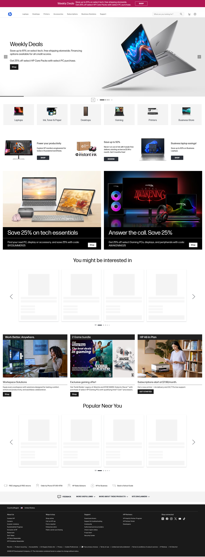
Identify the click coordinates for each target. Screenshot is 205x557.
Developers (127, 524)
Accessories (58, 14)
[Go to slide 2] (105, 99)
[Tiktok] (184, 519)
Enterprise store (51, 527)
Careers (10, 521)
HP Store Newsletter (14, 538)
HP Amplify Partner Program (132, 518)
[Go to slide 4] (108, 99)
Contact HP (11, 518)
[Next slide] (199, 57)
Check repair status (91, 530)
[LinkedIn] (163, 519)
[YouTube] (180, 519)
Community (88, 524)
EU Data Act (173, 547)
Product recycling (21, 547)
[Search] (181, 14)
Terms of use (104, 547)
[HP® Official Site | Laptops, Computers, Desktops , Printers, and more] (10, 14)
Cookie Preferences (71, 547)
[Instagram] (171, 519)
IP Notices (163, 547)
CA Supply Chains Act (47, 547)
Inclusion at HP (12, 530)
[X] (175, 519)
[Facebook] (167, 519)
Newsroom (10, 532)
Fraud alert (88, 532)
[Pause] (93, 100)
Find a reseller (51, 524)
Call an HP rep (51, 521)
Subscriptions (72, 14)
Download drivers (90, 518)
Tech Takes (10, 535)
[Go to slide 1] (102, 99)
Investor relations (13, 524)
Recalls (9, 547)
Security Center (89, 535)
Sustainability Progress (15, 527)
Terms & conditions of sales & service (145, 547)
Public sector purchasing (54, 530)
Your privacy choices (91, 547)
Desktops (36, 14)
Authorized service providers (94, 527)
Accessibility (33, 547)
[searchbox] (166, 14)
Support (103, 14)
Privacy (60, 547)
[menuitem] (25, 14)
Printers (47, 14)
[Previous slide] (6, 57)
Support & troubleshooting (93, 521)
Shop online (50, 518)
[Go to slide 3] (107, 99)
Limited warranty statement (121, 547)
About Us (10, 515)
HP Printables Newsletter (15, 541)
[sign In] (195, 14)
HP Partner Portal (129, 521)
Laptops (25, 14)
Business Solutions (89, 14)
